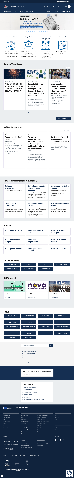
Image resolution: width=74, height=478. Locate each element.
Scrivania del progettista (29, 268)
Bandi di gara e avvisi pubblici (62, 264)
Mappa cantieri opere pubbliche (12, 326)
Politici (4, 423)
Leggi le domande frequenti (30, 387)
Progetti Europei (45, 326)
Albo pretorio (28, 264)
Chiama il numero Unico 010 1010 (31, 392)
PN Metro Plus (12, 337)
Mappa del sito (6, 455)
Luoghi (56, 427)
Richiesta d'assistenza (25, 445)
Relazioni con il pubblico (42, 423)
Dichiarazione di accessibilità (42, 443)
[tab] (26, 31)
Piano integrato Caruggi (45, 321)
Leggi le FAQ (23, 440)
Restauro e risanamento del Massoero (28, 332)
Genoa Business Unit (12, 332)
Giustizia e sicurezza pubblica (42, 415)
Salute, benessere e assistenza (43, 425)
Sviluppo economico (62, 315)
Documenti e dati (6, 427)
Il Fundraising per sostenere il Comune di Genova (12, 321)
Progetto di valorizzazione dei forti (28, 327)
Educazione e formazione (25, 433)
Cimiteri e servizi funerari (25, 425)
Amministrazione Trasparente (12, 268)
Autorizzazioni (23, 423)
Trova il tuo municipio (11, 264)
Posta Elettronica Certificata (8, 448)
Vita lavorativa (40, 431)
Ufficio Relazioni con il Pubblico (9, 447)
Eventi (56, 429)
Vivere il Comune (29, 11)
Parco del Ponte (62, 321)
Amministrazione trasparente (26, 447)
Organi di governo (6, 415)
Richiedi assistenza (28, 389)
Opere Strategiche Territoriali (62, 326)
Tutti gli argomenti (66, 11)
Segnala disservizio (28, 397)
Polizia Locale (56, 11)
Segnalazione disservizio (25, 443)
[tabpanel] (37, 22)
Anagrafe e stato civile (25, 421)
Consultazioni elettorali (25, 427)
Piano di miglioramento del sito (33, 455)
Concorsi (48, 11)
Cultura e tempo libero (25, 429)
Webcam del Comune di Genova (45, 269)
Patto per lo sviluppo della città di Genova (28, 321)
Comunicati (57, 417)
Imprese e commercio (41, 417)
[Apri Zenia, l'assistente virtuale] (69, 473)
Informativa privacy (41, 440)
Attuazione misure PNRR (29, 315)
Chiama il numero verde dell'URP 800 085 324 (34, 399)
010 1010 (12, 449)
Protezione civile (45, 315)
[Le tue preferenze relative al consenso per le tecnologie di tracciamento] (2, 476)
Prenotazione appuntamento (26, 442)
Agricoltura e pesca (24, 415)
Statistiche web (40, 445)
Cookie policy (14, 455)
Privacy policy (22, 455)
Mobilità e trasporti (41, 419)
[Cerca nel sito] (69, 6)
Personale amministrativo (8, 425)
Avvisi (8, 133)
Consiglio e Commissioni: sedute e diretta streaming (11, 316)
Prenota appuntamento (29, 394)
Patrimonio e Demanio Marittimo (43, 421)
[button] (67, 67)
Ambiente (22, 417)
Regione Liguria (6, 1)
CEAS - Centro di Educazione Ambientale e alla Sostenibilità (62, 332)
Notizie (56, 419)
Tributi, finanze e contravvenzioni (43, 427)
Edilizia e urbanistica (24, 431)
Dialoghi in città (28, 337)
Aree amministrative (7, 417)
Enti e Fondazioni (6, 421)
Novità (15, 11)
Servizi (21, 11)
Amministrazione (7, 11)
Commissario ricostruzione (45, 332)
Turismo (38, 429)
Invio (51, 345)
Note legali (39, 442)
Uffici (4, 419)
